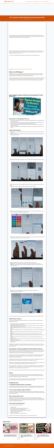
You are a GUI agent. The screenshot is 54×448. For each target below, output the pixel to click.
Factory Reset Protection (17, 73)
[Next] (50, 431)
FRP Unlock (30, 1)
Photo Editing (45, 1)
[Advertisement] (27, 9)
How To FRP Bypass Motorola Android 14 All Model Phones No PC (43, 436)
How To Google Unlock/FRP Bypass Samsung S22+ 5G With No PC (27, 436)
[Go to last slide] (4, 431)
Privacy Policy (38, 445)
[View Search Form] (49, 1)
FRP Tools (40, 1)
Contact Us (48, 445)
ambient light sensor (24, 366)
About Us (34, 445)
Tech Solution (35, 1)
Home (27, 1)
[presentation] (10, 428)
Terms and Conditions (43, 445)
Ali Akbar (25, 19)
